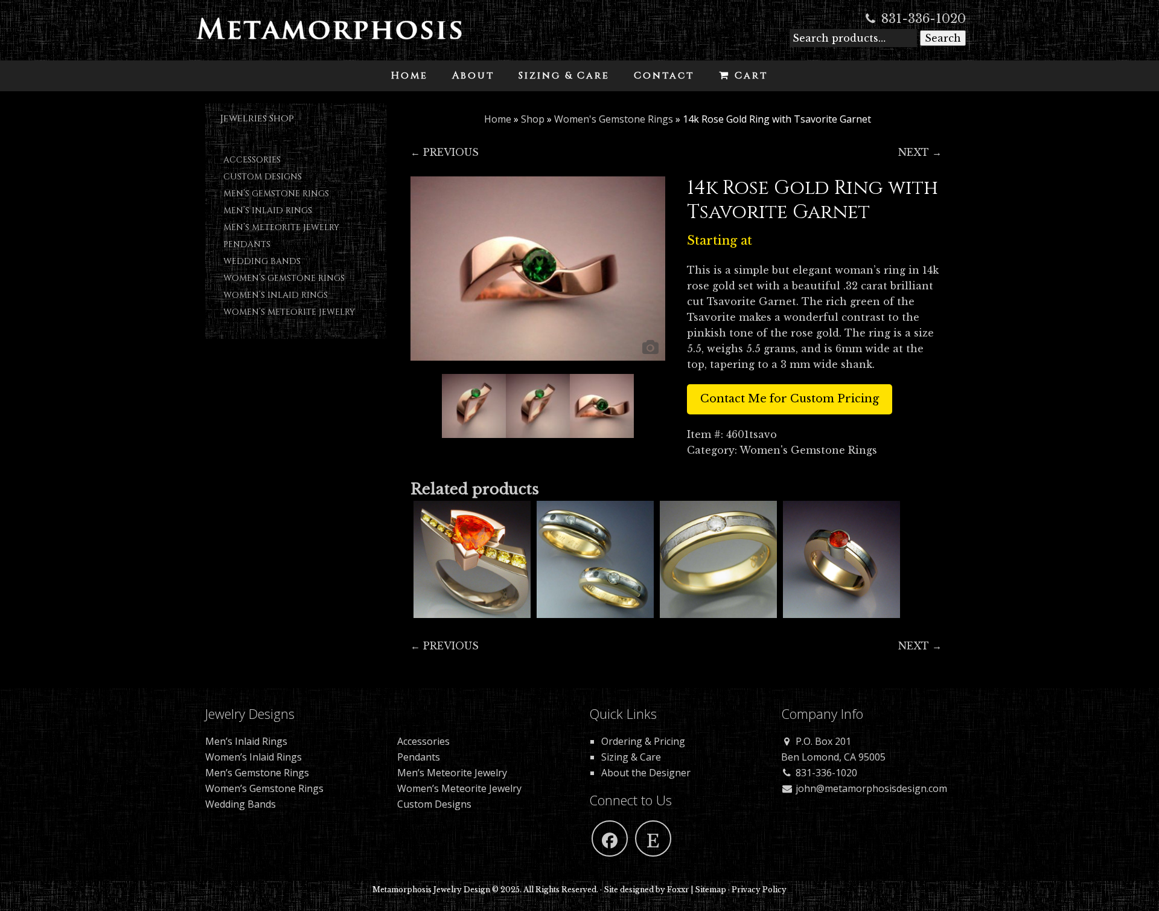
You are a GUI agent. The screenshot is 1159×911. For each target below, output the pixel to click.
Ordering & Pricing (643, 741)
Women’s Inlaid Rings (275, 295)
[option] (538, 268)
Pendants (246, 244)
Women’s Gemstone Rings (284, 278)
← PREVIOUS (444, 152)
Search (943, 38)
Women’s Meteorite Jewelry (289, 312)
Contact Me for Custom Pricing (789, 398)
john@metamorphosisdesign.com (870, 788)
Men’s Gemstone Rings (276, 193)
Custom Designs (262, 176)
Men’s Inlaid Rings (267, 210)
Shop (532, 119)
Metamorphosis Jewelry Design (329, 36)
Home (497, 119)
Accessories (252, 160)
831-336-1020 (922, 18)
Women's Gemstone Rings (613, 119)
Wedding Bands (262, 261)
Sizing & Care (631, 757)
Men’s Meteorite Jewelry (281, 227)
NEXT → (920, 152)
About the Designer (646, 772)
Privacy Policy (759, 889)
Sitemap (710, 889)
